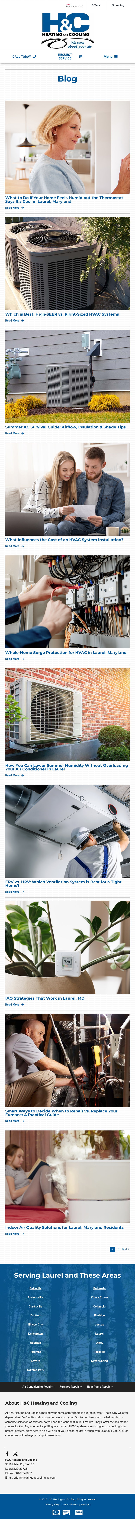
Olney (99, 1342)
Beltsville (35, 1288)
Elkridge (99, 1315)
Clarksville (35, 1306)
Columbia (99, 1306)
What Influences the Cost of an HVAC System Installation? (64, 539)
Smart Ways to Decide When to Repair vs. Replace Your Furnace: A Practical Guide (61, 1113)
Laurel (99, 1333)
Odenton (35, 1342)
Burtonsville (35, 1297)
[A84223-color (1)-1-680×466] (67, 14)
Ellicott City (35, 1324)
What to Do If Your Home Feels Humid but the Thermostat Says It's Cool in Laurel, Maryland (64, 199)
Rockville (99, 1352)
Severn (35, 1361)
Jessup (99, 1324)
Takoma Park (35, 1370)
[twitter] (15, 1453)
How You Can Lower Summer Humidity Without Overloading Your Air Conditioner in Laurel (66, 767)
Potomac (35, 1352)
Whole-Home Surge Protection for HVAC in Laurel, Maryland (66, 652)
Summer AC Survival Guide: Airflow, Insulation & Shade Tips (65, 427)
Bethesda (99, 1288)
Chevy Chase (99, 1297)
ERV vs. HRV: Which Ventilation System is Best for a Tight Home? (63, 884)
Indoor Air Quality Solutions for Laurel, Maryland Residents (64, 1227)
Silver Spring (99, 1361)
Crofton (35, 1315)
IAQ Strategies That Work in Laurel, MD (45, 998)
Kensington (35, 1333)
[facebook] (7, 1453)
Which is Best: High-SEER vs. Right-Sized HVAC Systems (62, 314)
